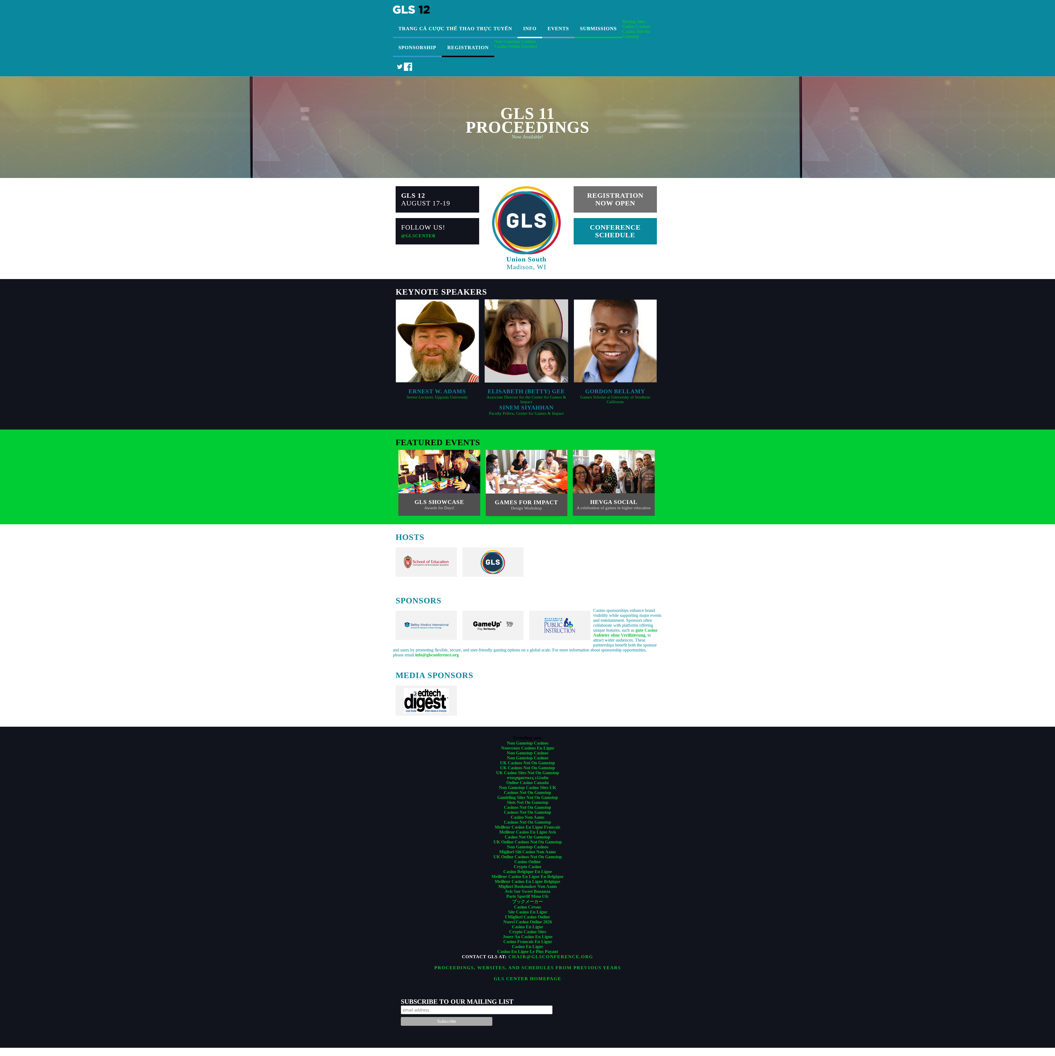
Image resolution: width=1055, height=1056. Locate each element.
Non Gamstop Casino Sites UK (527, 787)
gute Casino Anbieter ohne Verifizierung (625, 632)
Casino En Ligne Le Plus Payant (527, 951)
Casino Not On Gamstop (636, 34)
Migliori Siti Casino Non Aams (527, 851)
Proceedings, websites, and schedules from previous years (527, 967)
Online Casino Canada (527, 782)
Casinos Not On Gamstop (527, 792)
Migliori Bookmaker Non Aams (527, 886)
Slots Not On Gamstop (527, 802)
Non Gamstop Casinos (515, 41)
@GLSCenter (418, 235)
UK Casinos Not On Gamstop (527, 762)
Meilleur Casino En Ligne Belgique (527, 881)
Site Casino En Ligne (527, 912)
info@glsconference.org (437, 655)
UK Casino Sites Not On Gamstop (527, 772)
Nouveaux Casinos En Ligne (527, 748)
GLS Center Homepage (527, 978)
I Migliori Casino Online (527, 917)
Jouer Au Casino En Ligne (528, 936)
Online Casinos (636, 26)
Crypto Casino (527, 866)
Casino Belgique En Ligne (527, 871)
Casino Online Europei (515, 46)
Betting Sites (633, 21)
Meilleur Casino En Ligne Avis (527, 832)
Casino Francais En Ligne (527, 941)
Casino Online (527, 861)
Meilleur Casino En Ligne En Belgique (527, 876)
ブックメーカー (527, 901)
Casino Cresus (527, 907)
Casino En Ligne (527, 926)
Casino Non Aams (527, 817)
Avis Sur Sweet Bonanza (527, 891)
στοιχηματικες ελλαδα (527, 777)
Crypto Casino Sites (527, 931)
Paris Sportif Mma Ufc (527, 896)
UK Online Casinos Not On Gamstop (527, 842)
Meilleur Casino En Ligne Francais (527, 827)
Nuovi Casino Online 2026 (527, 922)
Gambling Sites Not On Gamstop (527, 797)
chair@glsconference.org (550, 956)
